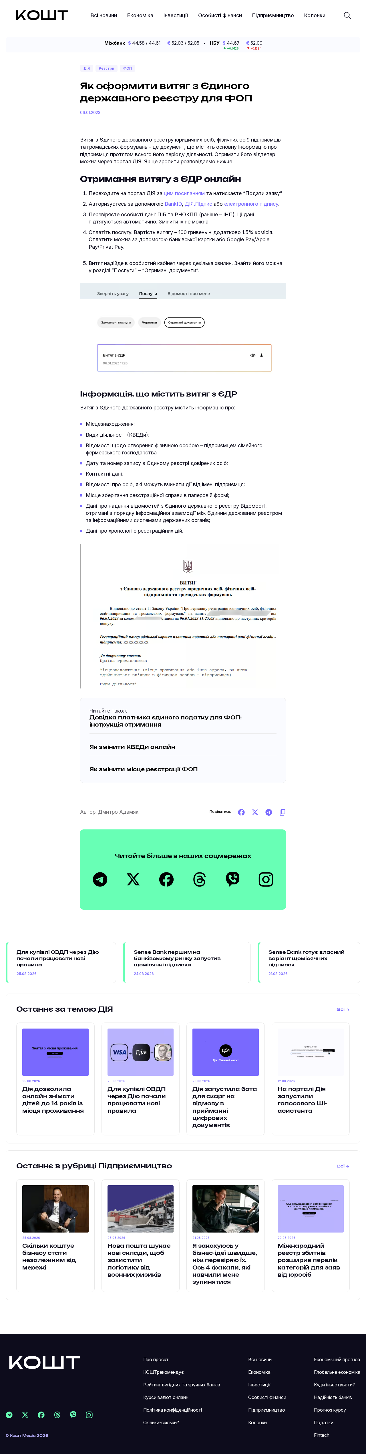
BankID (173, 204)
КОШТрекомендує (163, 1372)
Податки (323, 1422)
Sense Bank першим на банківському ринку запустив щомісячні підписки (177, 959)
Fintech (321, 1435)
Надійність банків (333, 1397)
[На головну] (44, 1362)
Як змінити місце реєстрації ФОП (143, 769)
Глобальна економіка (337, 1372)
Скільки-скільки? (161, 1422)
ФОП (127, 68)
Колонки (314, 15)
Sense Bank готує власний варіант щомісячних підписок (306, 959)
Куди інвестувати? (334, 1385)
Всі (341, 1010)
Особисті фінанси (220, 15)
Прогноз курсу (330, 1410)
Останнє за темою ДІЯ (64, 1009)
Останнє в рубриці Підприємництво (94, 1166)
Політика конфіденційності (172, 1410)
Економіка (140, 15)
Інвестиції (176, 15)
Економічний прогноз (337, 1359)
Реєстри (106, 68)
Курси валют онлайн (165, 1397)
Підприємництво (273, 15)
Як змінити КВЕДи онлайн (132, 747)
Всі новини (104, 15)
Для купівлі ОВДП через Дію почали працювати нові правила (58, 959)
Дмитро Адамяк (118, 812)
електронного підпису (251, 204)
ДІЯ (86, 68)
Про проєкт (156, 1359)
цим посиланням (184, 193)
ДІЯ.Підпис (198, 204)
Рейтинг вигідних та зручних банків (181, 1385)
